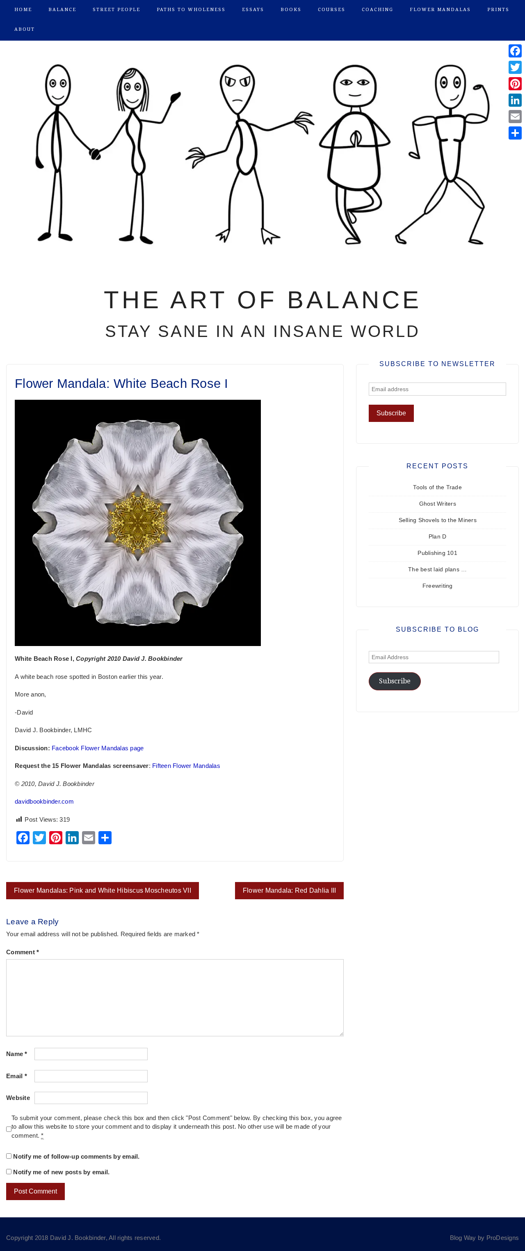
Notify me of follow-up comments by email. (76, 1156)
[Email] (515, 116)
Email (16, 1076)
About (24, 29)
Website (18, 1098)
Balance (62, 9)
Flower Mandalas (440, 9)
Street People (116, 9)
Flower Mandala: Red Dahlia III (289, 890)
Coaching (377, 9)
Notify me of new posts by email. (61, 1172)
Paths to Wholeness (191, 9)
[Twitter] (515, 67)
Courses (331, 9)
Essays (253, 9)
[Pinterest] (515, 84)
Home (23, 9)
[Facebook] (515, 51)
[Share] (515, 133)
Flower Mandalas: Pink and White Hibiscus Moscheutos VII (102, 890)
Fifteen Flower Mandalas (186, 766)
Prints (498, 9)
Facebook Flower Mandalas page (98, 748)
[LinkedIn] (515, 100)
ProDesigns (502, 1238)
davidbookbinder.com (44, 801)
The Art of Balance (263, 300)
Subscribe (395, 681)
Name (16, 1054)
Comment (22, 952)
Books (291, 9)
